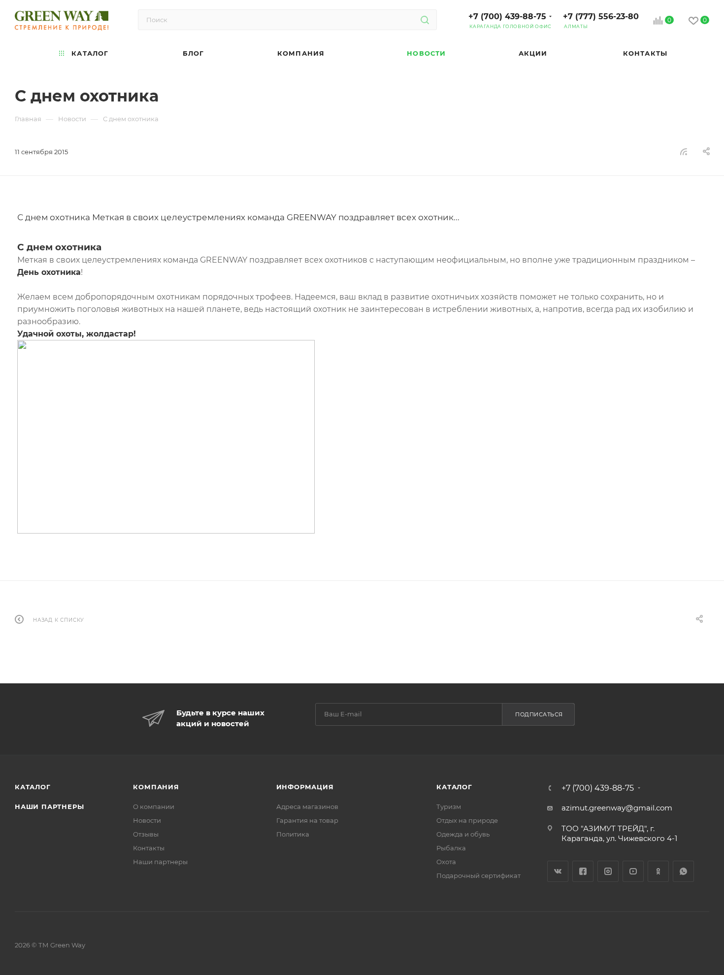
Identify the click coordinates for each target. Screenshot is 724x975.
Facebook (582, 871)
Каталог (33, 787)
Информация (305, 787)
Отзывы (146, 834)
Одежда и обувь (463, 834)
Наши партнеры (49, 806)
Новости (147, 820)
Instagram (608, 871)
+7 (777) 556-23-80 (601, 16)
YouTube (633, 871)
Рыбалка (451, 848)
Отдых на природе (467, 820)
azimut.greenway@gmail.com (616, 807)
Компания (156, 787)
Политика (292, 834)
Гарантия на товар (307, 820)
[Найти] (425, 19)
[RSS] (683, 151)
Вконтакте (557, 871)
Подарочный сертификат (478, 875)
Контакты (149, 848)
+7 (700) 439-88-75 (507, 16)
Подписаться (539, 714)
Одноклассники (658, 871)
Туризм (448, 806)
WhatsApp (683, 871)
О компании (153, 806)
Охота (446, 862)
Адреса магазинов (307, 806)
